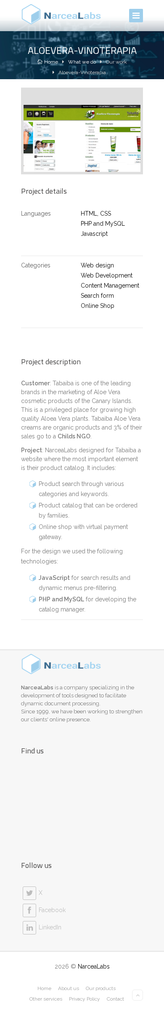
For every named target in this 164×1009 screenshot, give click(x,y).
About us (68, 988)
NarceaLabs (94, 966)
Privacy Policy (84, 999)
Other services (45, 999)
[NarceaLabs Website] (61, 14)
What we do (82, 62)
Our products (101, 988)
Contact (115, 999)
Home (51, 62)
